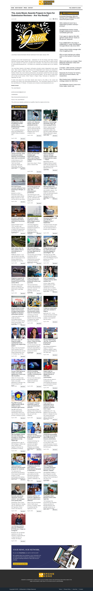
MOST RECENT (19, 7)
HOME (12, 7)
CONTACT (30, 7)
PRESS (25, 7)
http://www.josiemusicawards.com (19, 97)
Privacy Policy (67, 589)
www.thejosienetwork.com (47, 83)
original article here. (45, 102)
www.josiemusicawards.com (19, 64)
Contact (81, 589)
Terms (60, 589)
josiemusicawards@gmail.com (18, 92)
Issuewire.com (26, 59)
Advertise (75, 589)
